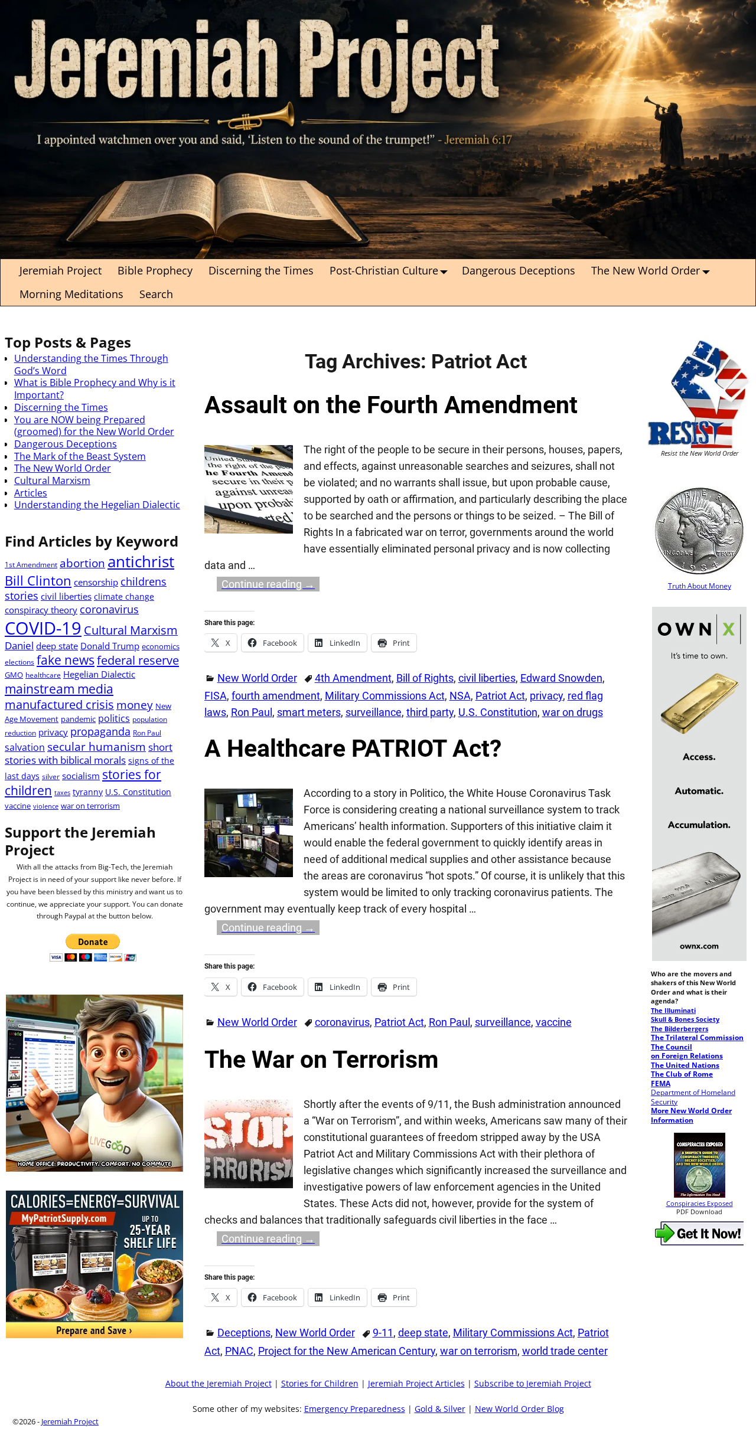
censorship (96, 582)
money (134, 704)
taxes (62, 793)
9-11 (383, 1332)
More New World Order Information (691, 1115)
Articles (30, 492)
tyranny (88, 791)
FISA (215, 695)
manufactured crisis (59, 704)
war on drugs (572, 712)
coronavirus (342, 1022)
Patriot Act (500, 695)
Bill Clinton (38, 580)
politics (114, 718)
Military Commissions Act (385, 695)
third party (430, 712)
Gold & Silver (440, 1409)
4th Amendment (353, 678)
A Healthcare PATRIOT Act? (352, 748)
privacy (546, 695)
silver (51, 776)
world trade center (565, 1351)
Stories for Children (320, 1383)
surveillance (374, 712)
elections (19, 661)
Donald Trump (109, 646)
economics (161, 646)
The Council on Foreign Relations (687, 1051)
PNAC (239, 1351)
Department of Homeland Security (693, 1096)
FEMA (660, 1083)
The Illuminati (673, 1010)
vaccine (554, 1022)
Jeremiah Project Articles (416, 1383)
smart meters (309, 712)
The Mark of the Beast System (80, 456)
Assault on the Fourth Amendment (391, 405)
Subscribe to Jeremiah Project (532, 1383)
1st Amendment (31, 564)
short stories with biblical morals (88, 753)
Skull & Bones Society (685, 1019)
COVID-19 (43, 628)
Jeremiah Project (60, 270)
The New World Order (645, 270)
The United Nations (685, 1065)
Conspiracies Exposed (699, 1203)
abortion (82, 562)
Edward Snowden (561, 678)
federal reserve (138, 660)
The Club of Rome (682, 1073)
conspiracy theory (41, 610)
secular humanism (96, 746)
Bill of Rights (425, 678)
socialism (81, 775)
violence (45, 806)
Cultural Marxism (52, 480)
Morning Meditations (71, 294)
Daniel (19, 645)
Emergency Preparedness (354, 1409)
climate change (124, 596)
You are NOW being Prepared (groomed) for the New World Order (94, 426)
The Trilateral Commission (697, 1037)
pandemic (78, 719)
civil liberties (487, 678)
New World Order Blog (519, 1409)
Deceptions (244, 1332)
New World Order (257, 678)
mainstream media (59, 688)
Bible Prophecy (155, 270)
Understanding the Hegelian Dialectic (97, 504)
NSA (460, 695)
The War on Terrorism (321, 1059)
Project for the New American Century (346, 1351)
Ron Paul (251, 712)
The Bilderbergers (679, 1029)
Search (156, 294)
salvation (25, 747)
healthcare (43, 674)
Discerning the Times (261, 270)
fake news (65, 660)
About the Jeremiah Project (218, 1383)
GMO (14, 674)
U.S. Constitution (497, 712)
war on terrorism (478, 1351)
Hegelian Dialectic (99, 674)
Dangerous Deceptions (518, 270)
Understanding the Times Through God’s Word (91, 364)
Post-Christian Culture (384, 270)
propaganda (100, 731)
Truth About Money (699, 585)
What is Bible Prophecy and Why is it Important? (94, 388)
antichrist (140, 561)
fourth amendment (276, 695)
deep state (423, 1332)
